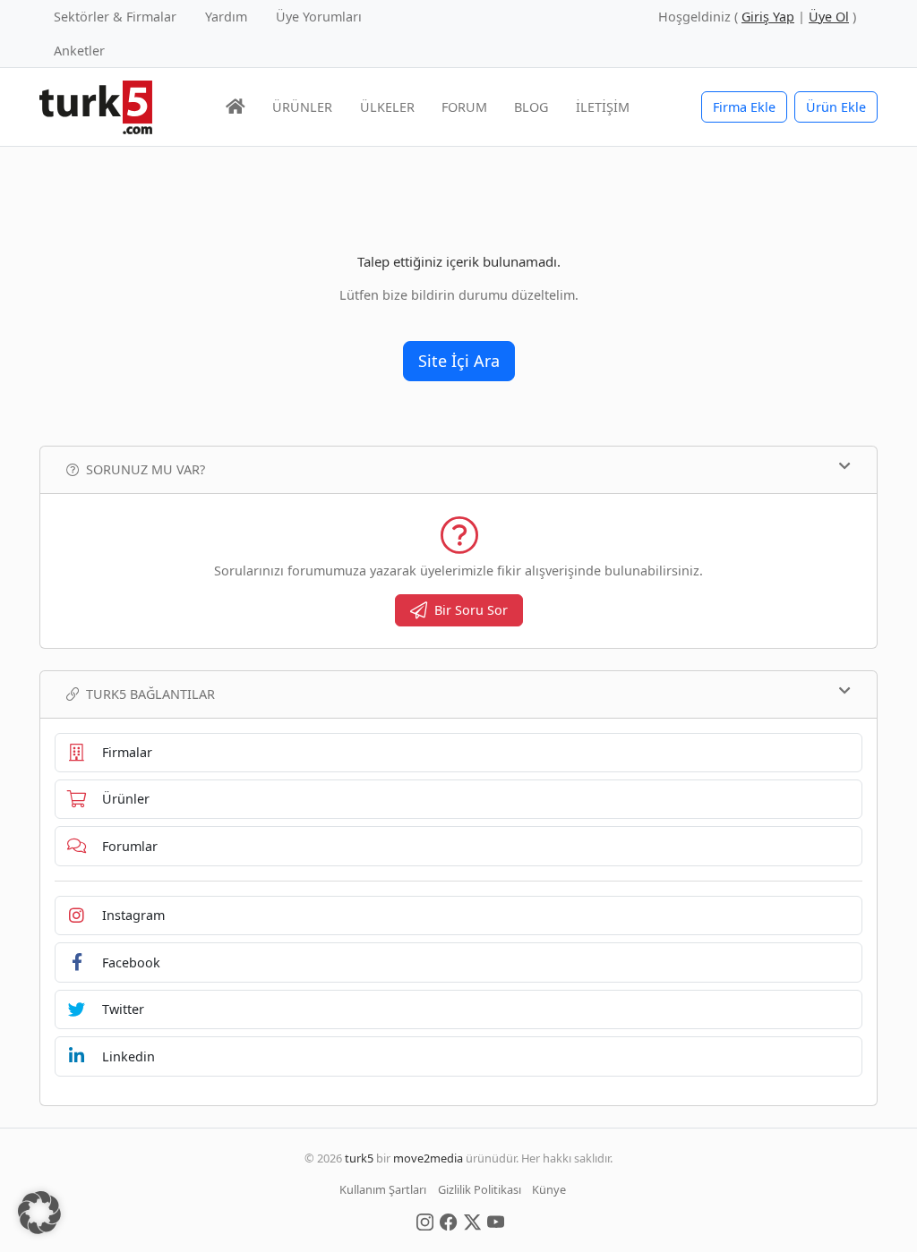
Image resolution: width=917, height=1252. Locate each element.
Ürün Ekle (836, 106)
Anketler (79, 50)
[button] (39, 1212)
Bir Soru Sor (471, 609)
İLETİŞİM (603, 106)
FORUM (464, 106)
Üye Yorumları (319, 16)
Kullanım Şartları (382, 1189)
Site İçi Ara (459, 360)
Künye (549, 1189)
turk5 (359, 1158)
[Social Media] (424, 1221)
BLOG (531, 106)
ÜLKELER (387, 106)
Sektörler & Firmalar (115, 16)
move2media (428, 1158)
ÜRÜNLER (302, 106)
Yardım (226, 16)
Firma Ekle (744, 106)
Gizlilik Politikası (479, 1189)
